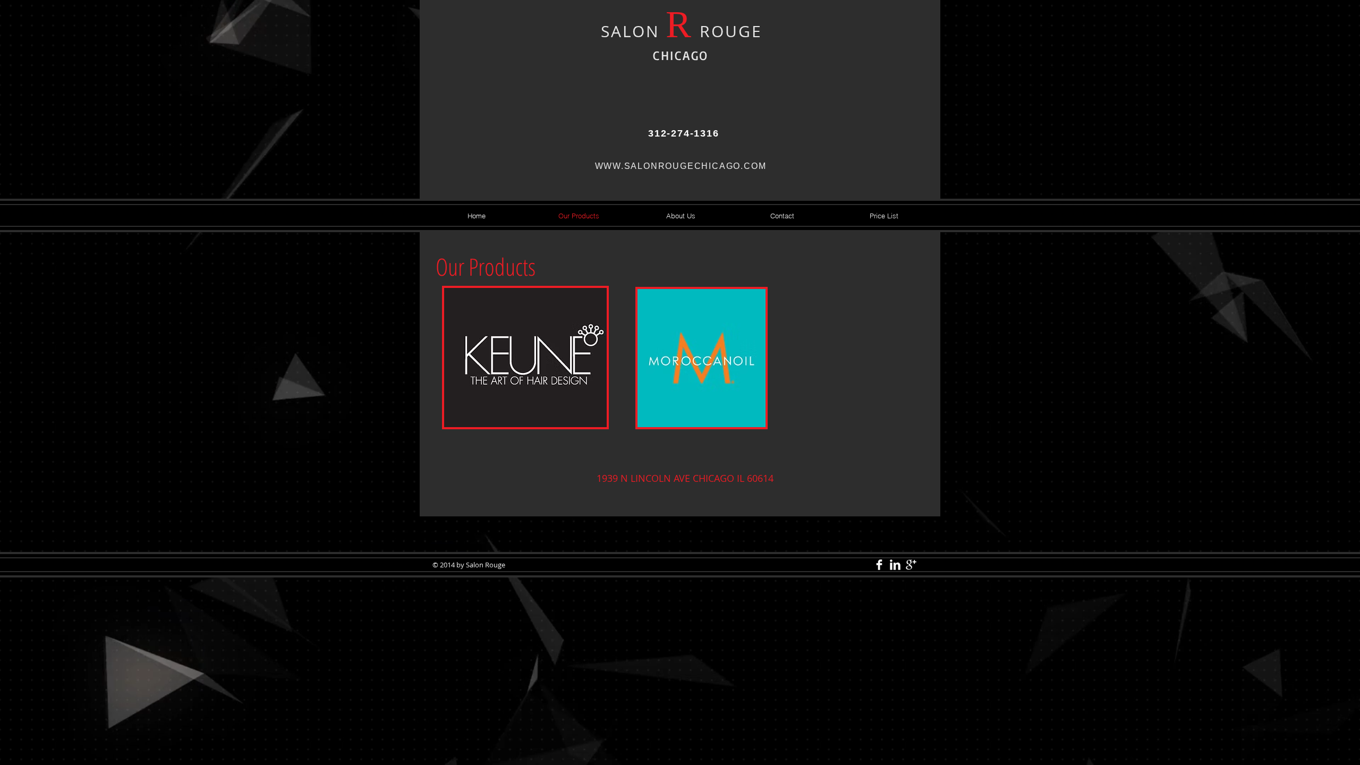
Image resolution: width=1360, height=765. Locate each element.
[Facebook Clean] (879, 564)
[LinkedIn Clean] (895, 564)
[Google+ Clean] (911, 564)
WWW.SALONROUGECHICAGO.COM (681, 166)
